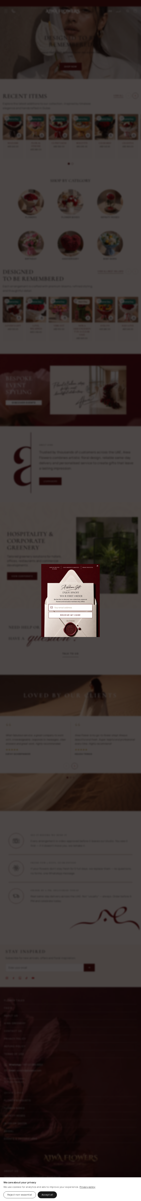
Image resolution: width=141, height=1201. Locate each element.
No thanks (71, 620)
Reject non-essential (19, 1194)
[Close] (96, 566)
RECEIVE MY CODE (70, 615)
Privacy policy (87, 1186)
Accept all (47, 1194)
